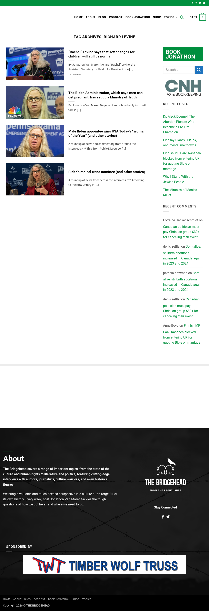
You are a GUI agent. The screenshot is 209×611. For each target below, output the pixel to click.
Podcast (116, 17)
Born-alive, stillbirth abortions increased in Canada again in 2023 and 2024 (182, 255)
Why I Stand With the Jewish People (178, 179)
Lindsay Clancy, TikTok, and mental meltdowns (180, 142)
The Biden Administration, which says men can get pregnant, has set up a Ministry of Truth (105, 95)
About (90, 17)
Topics (169, 17)
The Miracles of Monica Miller (180, 192)
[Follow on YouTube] (204, 3)
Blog (102, 17)
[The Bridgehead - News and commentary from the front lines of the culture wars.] (30, 17)
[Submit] (199, 70)
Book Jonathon (138, 17)
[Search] (181, 17)
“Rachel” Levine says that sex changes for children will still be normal (101, 54)
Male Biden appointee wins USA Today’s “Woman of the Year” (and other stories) (107, 133)
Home (78, 17)
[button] (198, 17)
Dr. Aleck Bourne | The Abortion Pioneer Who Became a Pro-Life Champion (179, 124)
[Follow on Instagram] (196, 3)
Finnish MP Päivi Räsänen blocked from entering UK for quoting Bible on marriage (182, 161)
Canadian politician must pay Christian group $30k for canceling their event (181, 232)
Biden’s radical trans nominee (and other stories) (106, 172)
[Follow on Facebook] (192, 3)
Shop (157, 17)
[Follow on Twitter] (200, 3)
